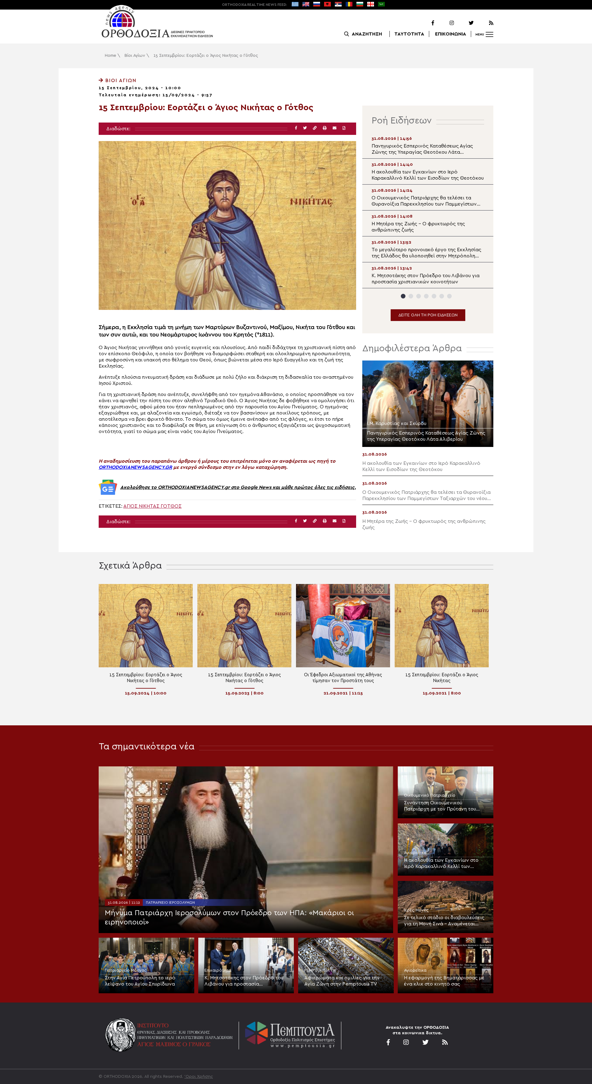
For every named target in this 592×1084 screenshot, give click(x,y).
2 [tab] (411, 296)
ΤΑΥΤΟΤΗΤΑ (409, 33)
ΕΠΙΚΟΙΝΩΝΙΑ (450, 33)
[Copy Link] (315, 128)
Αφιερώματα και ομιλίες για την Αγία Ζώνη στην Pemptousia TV (342, 980)
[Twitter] (464, 23)
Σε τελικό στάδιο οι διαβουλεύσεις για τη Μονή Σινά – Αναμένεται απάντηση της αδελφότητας (444, 921)
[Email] (334, 128)
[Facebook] (425, 23)
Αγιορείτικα (415, 853)
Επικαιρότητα (217, 970)
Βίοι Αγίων (135, 55)
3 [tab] (418, 296)
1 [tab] (403, 296)
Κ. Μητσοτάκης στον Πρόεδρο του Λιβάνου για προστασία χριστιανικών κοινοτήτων (243, 981)
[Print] (325, 128)
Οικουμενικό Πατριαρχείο (429, 795)
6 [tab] (441, 296)
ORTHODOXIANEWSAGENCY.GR (135, 467)
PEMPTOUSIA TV (319, 970)
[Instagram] (444, 23)
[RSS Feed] (484, 23)
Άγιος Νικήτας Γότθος (152, 506)
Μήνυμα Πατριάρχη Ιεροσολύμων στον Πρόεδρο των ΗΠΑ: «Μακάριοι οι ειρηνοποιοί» (229, 917)
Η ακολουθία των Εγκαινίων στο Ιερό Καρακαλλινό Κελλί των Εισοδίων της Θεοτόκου (441, 863)
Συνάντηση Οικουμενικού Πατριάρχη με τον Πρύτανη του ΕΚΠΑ (440, 806)
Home (110, 55)
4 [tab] (426, 296)
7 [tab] (449, 296)
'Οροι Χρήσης (198, 1076)
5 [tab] (434, 296)
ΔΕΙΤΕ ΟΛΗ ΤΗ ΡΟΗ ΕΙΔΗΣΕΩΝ (428, 315)
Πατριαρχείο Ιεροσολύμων (170, 902)
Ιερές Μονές (416, 910)
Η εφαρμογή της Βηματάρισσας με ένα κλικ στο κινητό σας (444, 980)
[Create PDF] (344, 128)
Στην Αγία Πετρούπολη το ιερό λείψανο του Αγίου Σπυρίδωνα (140, 980)
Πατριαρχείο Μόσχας (126, 970)
